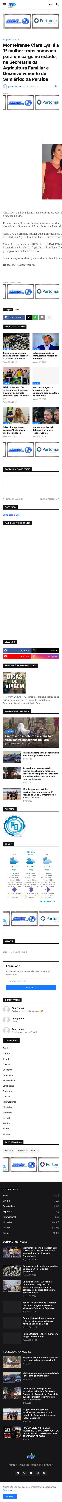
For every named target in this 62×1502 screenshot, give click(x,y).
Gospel (6, 1096)
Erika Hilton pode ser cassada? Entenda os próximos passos (14, 430)
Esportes (7, 1091)
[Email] (42, 317)
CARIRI (6, 1053)
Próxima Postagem (48, 499)
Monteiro (7, 1107)
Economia (7, 1069)
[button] (4, 4)
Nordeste (7, 1112)
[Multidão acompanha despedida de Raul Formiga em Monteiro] (12, 757)
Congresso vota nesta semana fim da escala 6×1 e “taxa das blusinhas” (16, 356)
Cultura (6, 1064)
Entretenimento (10, 1080)
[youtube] (31, 1473)
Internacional (9, 1101)
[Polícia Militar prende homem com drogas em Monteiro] (12, 1338)
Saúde (6, 1128)
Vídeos (6, 1134)
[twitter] (24, 1473)
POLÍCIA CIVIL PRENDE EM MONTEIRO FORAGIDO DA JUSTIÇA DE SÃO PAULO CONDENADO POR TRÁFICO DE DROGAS (41, 1432)
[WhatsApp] (35, 317)
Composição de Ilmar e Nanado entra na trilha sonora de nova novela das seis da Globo (39, 1321)
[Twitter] (29, 317)
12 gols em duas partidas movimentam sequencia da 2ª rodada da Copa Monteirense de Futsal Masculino (39, 793)
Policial (6, 1118)
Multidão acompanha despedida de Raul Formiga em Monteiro (41, 754)
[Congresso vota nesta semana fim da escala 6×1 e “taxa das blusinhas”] (12, 1270)
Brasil (20, 39)
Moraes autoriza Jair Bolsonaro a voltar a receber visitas (43, 430)
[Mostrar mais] (49, 317)
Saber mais (8, 1490)
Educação (8, 1075)
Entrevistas (8, 1086)
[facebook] (17, 1473)
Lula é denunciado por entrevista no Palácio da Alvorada (45, 356)
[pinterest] (44, 1473)
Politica (6, 1123)
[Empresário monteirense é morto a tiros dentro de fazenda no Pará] (12, 1362)
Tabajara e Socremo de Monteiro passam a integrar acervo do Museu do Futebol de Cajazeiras (39, 1305)
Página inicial (9, 39)
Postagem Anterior (14, 499)
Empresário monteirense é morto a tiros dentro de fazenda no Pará (40, 1358)
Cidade (6, 1059)
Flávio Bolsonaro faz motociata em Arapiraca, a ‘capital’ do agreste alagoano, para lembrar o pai (16, 393)
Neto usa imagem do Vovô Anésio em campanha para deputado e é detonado (46, 391)
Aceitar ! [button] (10, 1496)
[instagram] (37, 1473)
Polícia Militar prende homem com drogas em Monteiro (40, 1335)
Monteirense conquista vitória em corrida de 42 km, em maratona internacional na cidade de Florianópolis (40, 1251)
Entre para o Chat (11, 514)
